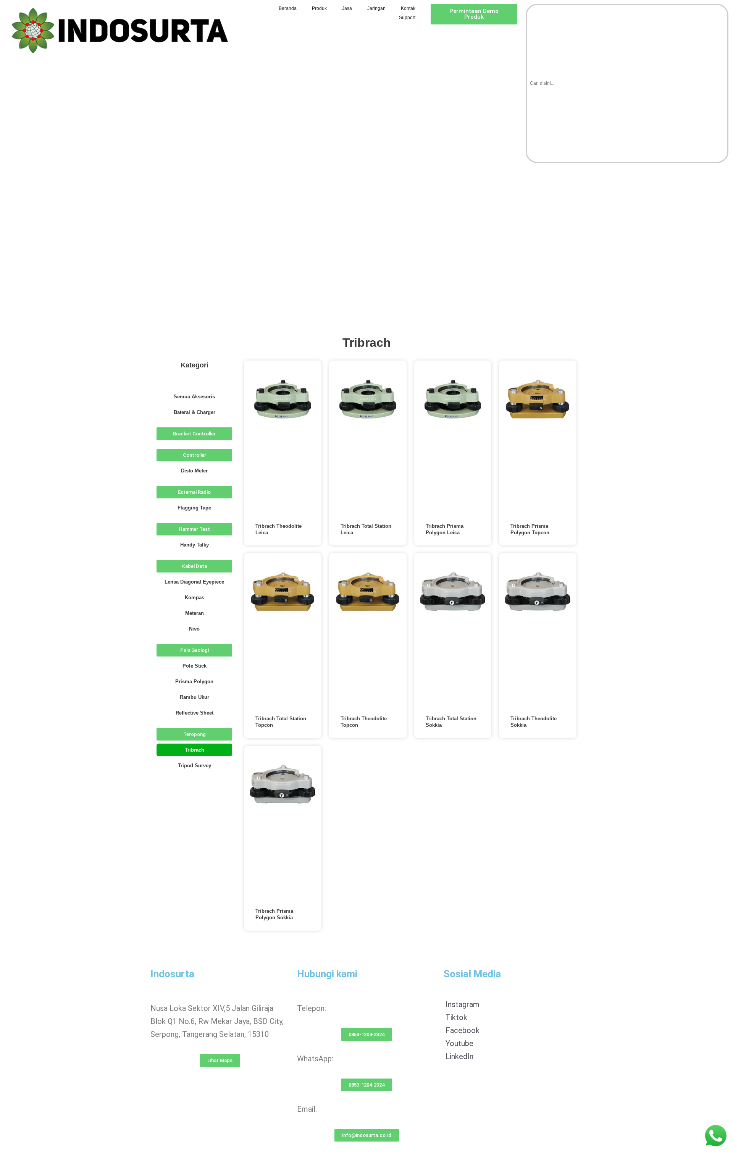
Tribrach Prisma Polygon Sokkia (274, 914)
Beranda (288, 8)
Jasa (347, 8)
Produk (319, 8)
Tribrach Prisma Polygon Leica (444, 529)
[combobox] (627, 83)
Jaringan (376, 8)
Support (407, 17)
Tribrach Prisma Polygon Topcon (529, 529)
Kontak (408, 8)
